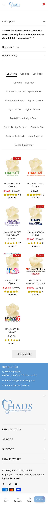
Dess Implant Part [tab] (14, 136)
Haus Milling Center (21, 470)
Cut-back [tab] (37, 73)
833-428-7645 (21, 385)
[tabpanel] (24, 30)
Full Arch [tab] (17, 82)
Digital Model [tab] (14, 109)
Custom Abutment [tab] (14, 100)
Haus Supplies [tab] (35, 136)
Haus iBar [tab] (30, 82)
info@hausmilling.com (23, 380)
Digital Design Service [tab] (15, 127)
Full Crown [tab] (11, 73)
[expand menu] (4, 5)
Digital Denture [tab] (33, 109)
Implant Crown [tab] (35, 100)
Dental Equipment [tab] (24, 145)
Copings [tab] (24, 73)
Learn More (24, 354)
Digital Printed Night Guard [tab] (24, 118)
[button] (42, 5)
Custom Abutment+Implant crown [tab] (24, 91)
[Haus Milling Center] (14, 5)
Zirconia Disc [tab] (37, 127)
